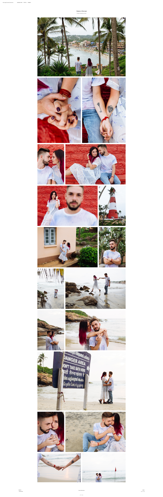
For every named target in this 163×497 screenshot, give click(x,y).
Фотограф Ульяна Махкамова (8, 2)
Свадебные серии (19, 2)
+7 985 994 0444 (21, 491)
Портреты (25, 2)
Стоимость (29, 2)
